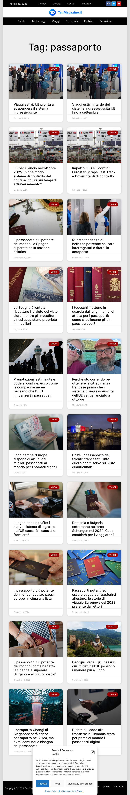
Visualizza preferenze (80, 783)
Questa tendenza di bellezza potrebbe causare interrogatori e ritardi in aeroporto (93, 246)
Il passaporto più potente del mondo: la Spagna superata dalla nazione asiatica (34, 246)
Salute (21, 21)
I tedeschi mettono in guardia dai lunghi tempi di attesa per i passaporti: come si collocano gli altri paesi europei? (93, 316)
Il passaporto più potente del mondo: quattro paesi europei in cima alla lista (34, 594)
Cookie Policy (51, 791)
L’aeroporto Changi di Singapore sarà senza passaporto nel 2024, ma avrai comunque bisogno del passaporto (34, 738)
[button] (92, 752)
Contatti (57, 3)
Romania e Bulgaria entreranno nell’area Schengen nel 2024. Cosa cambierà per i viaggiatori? (93, 529)
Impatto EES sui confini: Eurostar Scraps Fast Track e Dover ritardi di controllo (93, 172)
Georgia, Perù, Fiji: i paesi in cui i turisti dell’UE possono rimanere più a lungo (94, 666)
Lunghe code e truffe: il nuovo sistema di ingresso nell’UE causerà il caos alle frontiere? (34, 529)
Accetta (42, 783)
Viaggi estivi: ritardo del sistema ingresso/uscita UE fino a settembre (93, 108)
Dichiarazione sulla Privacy (71, 791)
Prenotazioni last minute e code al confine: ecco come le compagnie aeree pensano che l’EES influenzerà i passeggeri (36, 387)
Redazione (86, 3)
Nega (58, 783)
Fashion (88, 21)
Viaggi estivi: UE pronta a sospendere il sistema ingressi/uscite (34, 108)
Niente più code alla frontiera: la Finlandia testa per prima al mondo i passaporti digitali (93, 736)
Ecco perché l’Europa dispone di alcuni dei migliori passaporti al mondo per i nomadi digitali (35, 461)
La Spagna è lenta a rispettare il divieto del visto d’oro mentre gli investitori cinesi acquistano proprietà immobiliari (36, 316)
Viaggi (56, 21)
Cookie (70, 3)
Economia (72, 21)
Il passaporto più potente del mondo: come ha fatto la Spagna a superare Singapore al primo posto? (35, 668)
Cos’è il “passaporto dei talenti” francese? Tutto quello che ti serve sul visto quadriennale (93, 461)
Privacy (42, 3)
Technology (39, 21)
